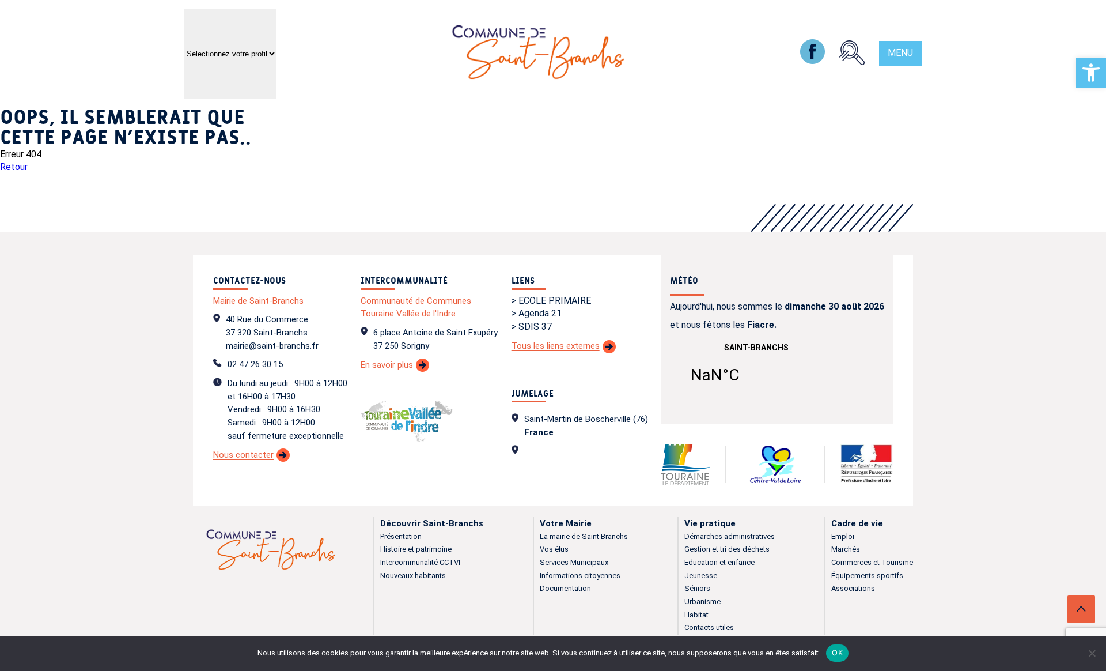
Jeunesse (700, 575)
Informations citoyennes (580, 575)
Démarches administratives (729, 536)
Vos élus (554, 549)
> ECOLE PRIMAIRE (551, 300)
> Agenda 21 (537, 313)
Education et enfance (719, 562)
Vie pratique (710, 523)
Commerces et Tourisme (872, 562)
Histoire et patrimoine (416, 549)
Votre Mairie (566, 523)
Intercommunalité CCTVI (420, 562)
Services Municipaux (574, 562)
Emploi (842, 536)
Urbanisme (702, 601)
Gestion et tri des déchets (727, 549)
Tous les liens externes (556, 346)
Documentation (565, 588)
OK (837, 652)
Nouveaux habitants (413, 575)
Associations (853, 588)
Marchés (845, 549)
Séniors (697, 588)
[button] (1091, 73)
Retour (14, 166)
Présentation (401, 536)
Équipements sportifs (867, 575)
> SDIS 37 (532, 326)
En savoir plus (387, 365)
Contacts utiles (709, 627)
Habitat (696, 614)
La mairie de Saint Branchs (584, 536)
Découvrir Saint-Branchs (431, 523)
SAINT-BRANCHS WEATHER (756, 371)
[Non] (1091, 653)
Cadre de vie (857, 523)
